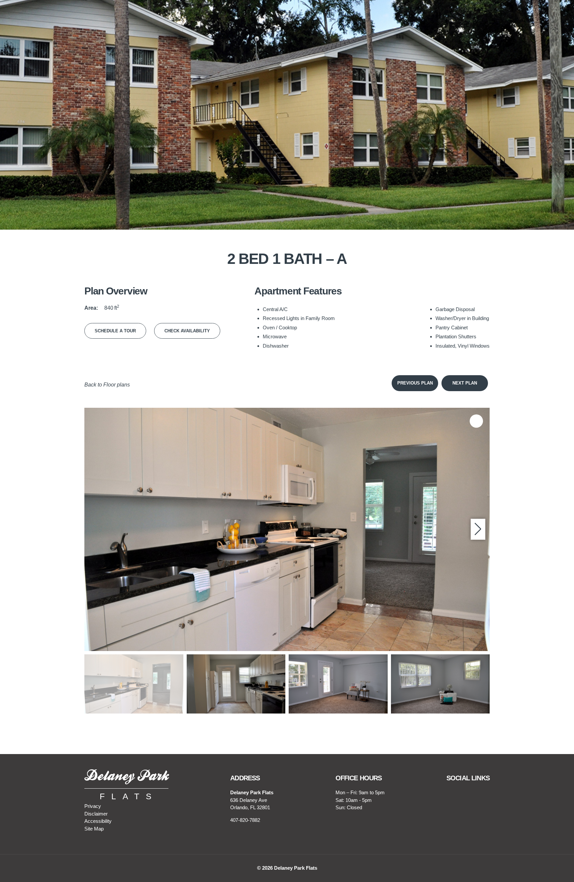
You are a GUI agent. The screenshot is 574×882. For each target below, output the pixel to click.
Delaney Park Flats (295, 868)
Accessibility (98, 821)
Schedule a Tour (115, 330)
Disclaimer (96, 814)
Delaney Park (126, 777)
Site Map (94, 828)
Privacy (92, 806)
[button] (478, 529)
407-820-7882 (245, 820)
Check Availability (187, 330)
